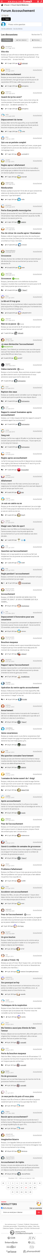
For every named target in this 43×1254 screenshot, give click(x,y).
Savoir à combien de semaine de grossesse (20, 846)
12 (21, 1183)
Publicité (26, 1224)
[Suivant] (39, 1183)
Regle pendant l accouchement (15, 574)
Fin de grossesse (9, 1076)
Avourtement (7, 710)
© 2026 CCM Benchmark (32, 1228)
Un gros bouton (8, 937)
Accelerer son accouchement (14, 892)
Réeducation (7, 188)
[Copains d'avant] (11, 1247)
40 (30, 1192)
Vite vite (5, 51)
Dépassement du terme (11, 119)
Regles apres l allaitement (13, 165)
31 (12, 1192)
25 (12, 1187)
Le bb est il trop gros (10, 301)
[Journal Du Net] (32, 1238)
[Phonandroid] (32, 1251)
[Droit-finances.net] (32, 1242)
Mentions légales (9, 1228)
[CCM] (11, 1238)
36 (26, 1192)
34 (21, 1192)
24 (8, 1187)
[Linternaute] (11, 1242)
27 (21, 1187)
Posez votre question (16, 24)
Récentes (8, 40)
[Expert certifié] (24, 540)
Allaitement (6, 481)
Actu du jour (7, 1208)
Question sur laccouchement (14, 551)
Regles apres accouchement (14, 458)
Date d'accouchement (11, 74)
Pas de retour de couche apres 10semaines (20, 233)
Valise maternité (8, 369)
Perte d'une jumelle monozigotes (16, 210)
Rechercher (36, 35)
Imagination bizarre (10, 1139)
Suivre (7, 19)
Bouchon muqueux (9, 642)
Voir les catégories (6, 28)
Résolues (37, 40)
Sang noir (5, 435)
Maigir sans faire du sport (13, 526)
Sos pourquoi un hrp (10, 982)
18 (26, 1183)
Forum (7, 5)
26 (17, 1187)
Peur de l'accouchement (12, 824)
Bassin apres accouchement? (14, 1117)
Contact (20, 1224)
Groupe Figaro (19, 1228)
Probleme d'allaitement (11, 869)
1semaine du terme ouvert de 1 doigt (18, 778)
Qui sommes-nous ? (11, 1224)
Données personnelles (10, 1226)
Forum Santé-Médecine (20, 5)
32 (17, 1192)
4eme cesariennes (9, 733)
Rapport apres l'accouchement (15, 665)
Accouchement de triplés (12, 1162)
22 (35, 1183)
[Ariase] (11, 1251)
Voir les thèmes (17, 28)
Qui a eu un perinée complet (13, 142)
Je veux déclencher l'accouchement (17, 344)
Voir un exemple (36, 1208)
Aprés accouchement (11, 801)
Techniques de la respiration (14, 1005)
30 (35, 1187)
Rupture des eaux (9, 392)
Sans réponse (22, 40)
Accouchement (37, 47)
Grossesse (6, 256)
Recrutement (34, 1224)
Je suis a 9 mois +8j (10, 960)
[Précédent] (3, 1183)
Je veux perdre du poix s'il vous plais (17, 1096)
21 (30, 1183)
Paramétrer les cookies (25, 1226)
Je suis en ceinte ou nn (11, 503)
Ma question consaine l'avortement (17, 755)
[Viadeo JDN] (32, 1247)
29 (30, 1187)
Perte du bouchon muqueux (13, 1053)
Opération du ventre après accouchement (20, 687)
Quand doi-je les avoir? (11, 97)
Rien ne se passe (8, 324)
